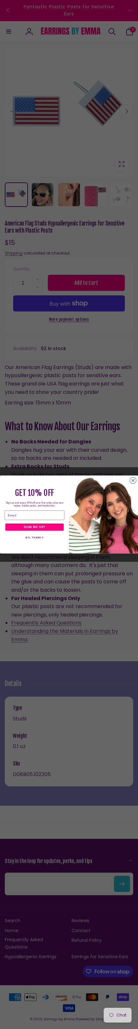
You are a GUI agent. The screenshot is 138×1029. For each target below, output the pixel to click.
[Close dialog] (133, 480)
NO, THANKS (34, 537)
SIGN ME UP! (34, 526)
